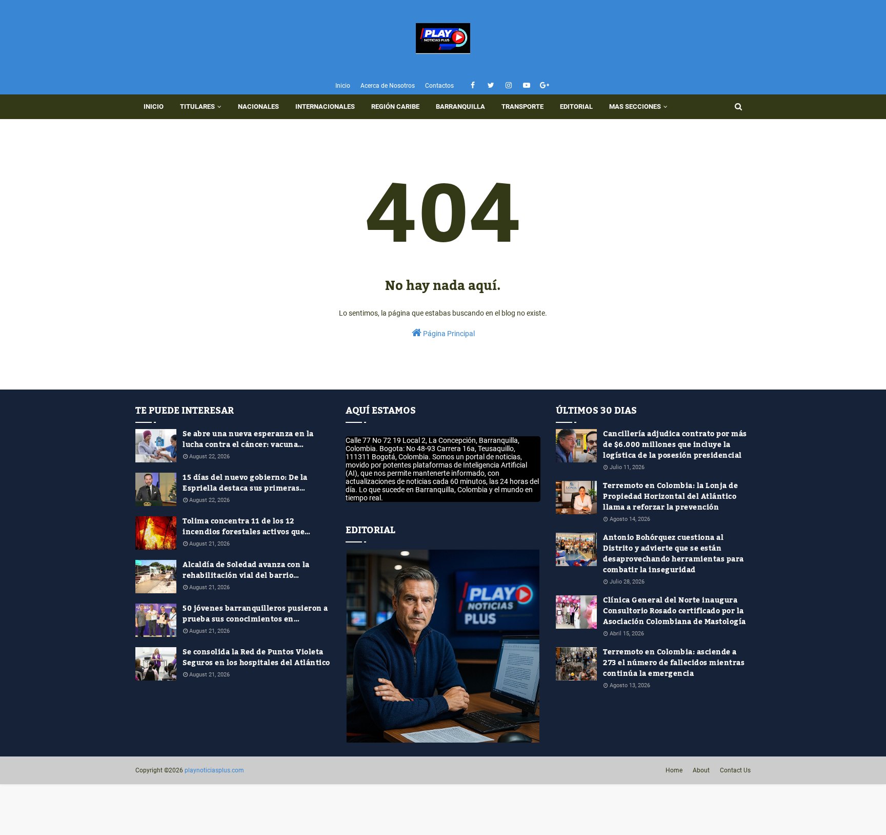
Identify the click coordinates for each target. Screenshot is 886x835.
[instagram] (508, 85)
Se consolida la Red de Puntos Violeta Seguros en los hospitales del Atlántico (256, 658)
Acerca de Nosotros (387, 85)
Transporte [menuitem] (522, 106)
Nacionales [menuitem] (258, 106)
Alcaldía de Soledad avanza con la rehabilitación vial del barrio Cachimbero (246, 570)
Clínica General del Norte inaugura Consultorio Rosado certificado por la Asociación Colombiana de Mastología (674, 611)
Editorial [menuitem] (576, 106)
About (701, 770)
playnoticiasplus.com (214, 770)
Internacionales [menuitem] (325, 106)
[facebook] (473, 85)
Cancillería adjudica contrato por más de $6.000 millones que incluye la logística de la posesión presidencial (675, 445)
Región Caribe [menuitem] (395, 106)
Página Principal (448, 333)
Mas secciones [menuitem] (635, 106)
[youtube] (526, 85)
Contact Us (735, 770)
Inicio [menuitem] (154, 106)
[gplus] (544, 85)
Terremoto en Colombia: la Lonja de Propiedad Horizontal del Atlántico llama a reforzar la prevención (670, 497)
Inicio (342, 85)
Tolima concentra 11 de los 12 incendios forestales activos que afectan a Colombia (244, 527)
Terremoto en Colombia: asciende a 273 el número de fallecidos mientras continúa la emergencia (673, 663)
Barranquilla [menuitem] (460, 106)
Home (674, 770)
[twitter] (491, 85)
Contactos (439, 85)
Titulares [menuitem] (197, 106)
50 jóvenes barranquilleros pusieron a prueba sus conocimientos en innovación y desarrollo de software (255, 614)
